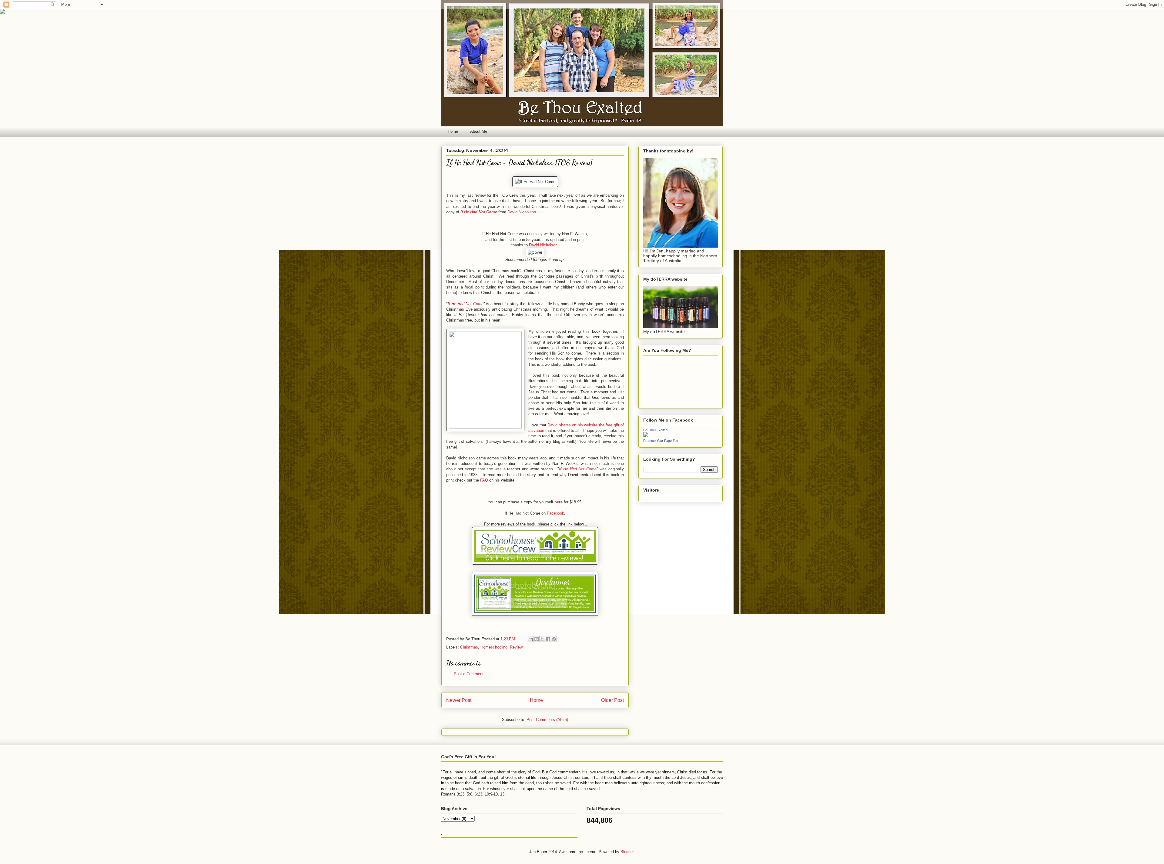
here (558, 502)
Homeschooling (493, 647)
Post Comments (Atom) (547, 719)
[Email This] (531, 639)
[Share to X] (542, 639)
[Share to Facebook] (548, 639)
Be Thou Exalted (655, 430)
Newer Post (458, 700)
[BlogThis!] (537, 639)
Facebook (555, 513)
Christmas (469, 647)
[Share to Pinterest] (554, 639)
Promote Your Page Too (660, 440)
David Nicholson (521, 212)
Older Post (612, 700)
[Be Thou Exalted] (645, 435)
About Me (478, 131)
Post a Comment (468, 674)
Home (453, 131)
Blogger (627, 851)
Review (516, 647)
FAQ (484, 480)
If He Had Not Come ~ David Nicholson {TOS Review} (519, 162)
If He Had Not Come (478, 212)
